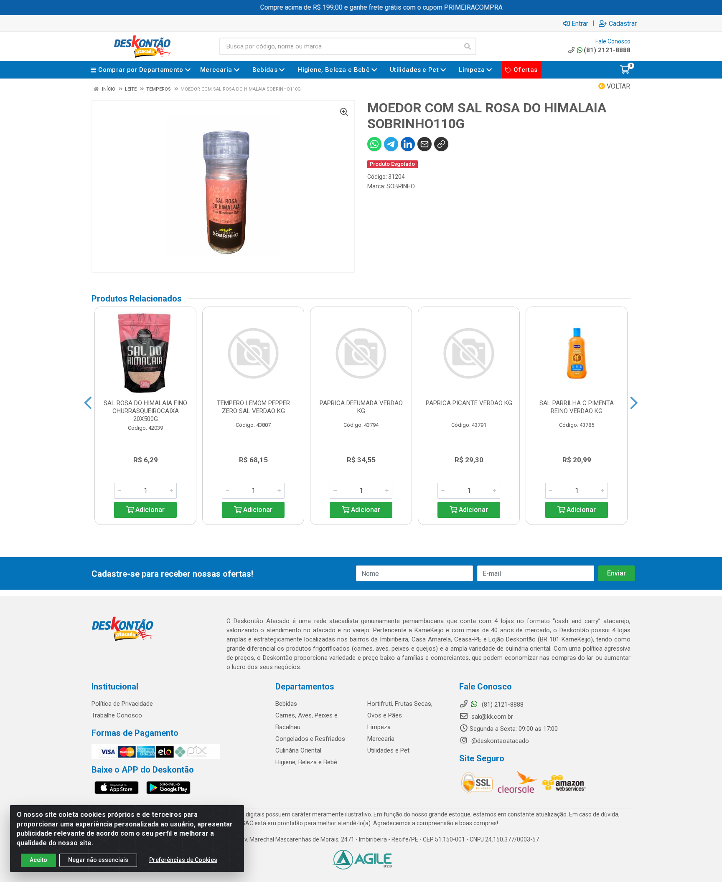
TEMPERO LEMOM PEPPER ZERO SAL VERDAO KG (253, 407)
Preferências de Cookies (183, 860)
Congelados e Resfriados (310, 739)
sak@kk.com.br (491, 716)
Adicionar (149, 510)
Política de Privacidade (122, 703)
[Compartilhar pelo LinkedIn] (408, 144)
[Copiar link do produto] (441, 144)
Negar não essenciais (98, 860)
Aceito (38, 860)
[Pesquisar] (467, 46)
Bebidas (286, 703)
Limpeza (379, 727)
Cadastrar (623, 23)
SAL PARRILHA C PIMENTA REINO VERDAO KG (576, 407)
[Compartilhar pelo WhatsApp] (374, 144)
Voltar (617, 86)
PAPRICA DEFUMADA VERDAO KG (361, 407)
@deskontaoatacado (499, 741)
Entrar (580, 23)
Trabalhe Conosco (117, 715)
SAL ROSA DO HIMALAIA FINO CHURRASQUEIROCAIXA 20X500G (145, 411)
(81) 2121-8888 (607, 50)
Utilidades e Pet (388, 750)
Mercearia (380, 739)
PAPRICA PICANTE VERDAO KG (469, 403)
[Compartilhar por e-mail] (424, 144)
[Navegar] (88, 403)
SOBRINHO (400, 186)
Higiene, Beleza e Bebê (306, 762)
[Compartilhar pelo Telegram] (391, 144)
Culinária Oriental (298, 750)
